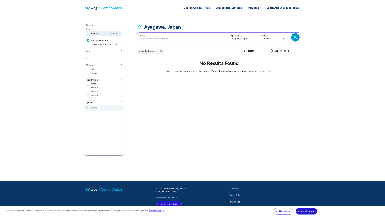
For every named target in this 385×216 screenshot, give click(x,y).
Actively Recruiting (148, 51)
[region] (192, 211)
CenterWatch (103, 8)
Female (94, 73)
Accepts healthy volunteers (104, 44)
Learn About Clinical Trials (283, 7)
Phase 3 (94, 91)
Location (238, 36)
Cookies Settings (169, 204)
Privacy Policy (235, 195)
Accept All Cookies (306, 211)
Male (93, 69)
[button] (104, 25)
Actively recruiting (99, 40)
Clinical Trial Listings (229, 7)
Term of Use (234, 202)
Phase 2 (94, 88)
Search (143, 36)
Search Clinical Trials (197, 7)
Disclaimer (234, 188)
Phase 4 (94, 95)
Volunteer (254, 7)
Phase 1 (94, 84)
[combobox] (182, 37)
